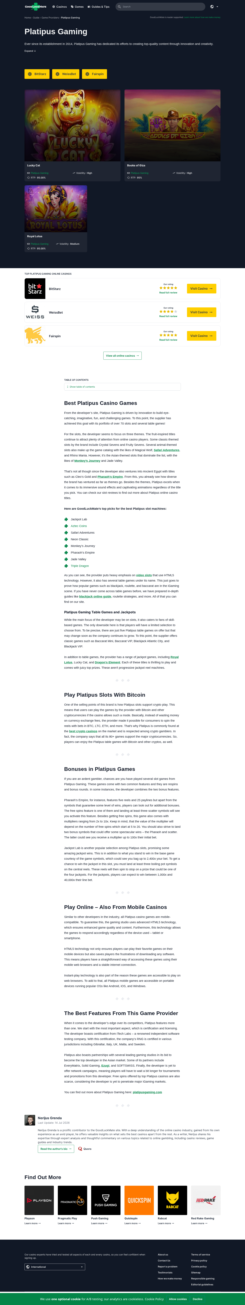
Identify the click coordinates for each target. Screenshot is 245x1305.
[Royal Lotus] (55, 208)
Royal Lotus (34, 236)
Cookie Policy (154, 1299)
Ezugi (105, 1065)
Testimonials (165, 1272)
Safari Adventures (166, 450)
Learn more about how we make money (202, 17)
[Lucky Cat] (72, 125)
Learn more (31, 1224)
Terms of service (200, 1254)
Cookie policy (199, 1266)
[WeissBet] (35, 312)
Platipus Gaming (39, 173)
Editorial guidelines (202, 1284)
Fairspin (98, 74)
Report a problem (168, 1266)
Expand (30, 50)
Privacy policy (199, 1260)
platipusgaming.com (147, 1092)
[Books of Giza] (172, 125)
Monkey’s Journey (87, 460)
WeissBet (69, 74)
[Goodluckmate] (35, 7)
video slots (144, 575)
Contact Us (164, 1260)
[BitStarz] (35, 288)
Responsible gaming (202, 1278)
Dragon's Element (107, 662)
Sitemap (195, 1272)
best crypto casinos (83, 731)
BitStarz (40, 74)
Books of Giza (136, 165)
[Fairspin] (35, 336)
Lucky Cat (33, 165)
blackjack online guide (95, 596)
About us (163, 1254)
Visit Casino (203, 289)
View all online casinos (120, 355)
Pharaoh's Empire (110, 476)
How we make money (170, 1278)
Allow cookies (178, 1299)
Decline (197, 1299)
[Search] (120, 6)
